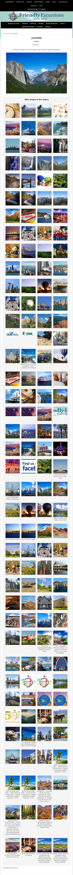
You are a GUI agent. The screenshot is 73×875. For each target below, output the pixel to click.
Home (10, 33)
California (29, 2)
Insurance (39, 27)
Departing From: (10, 2)
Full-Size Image (31, 49)
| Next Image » (55, 49)
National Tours (20, 2)
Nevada (48, 2)
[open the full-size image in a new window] (36, 93)
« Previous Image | (19, 49)
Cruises (54, 2)
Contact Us (34, 5)
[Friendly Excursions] (36, 20)
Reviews (48, 27)
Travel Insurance (63, 2)
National (25, 23)
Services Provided (28, 27)
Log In (40, 5)
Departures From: (14, 23)
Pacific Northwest (39, 2)
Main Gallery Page (44, 49)
